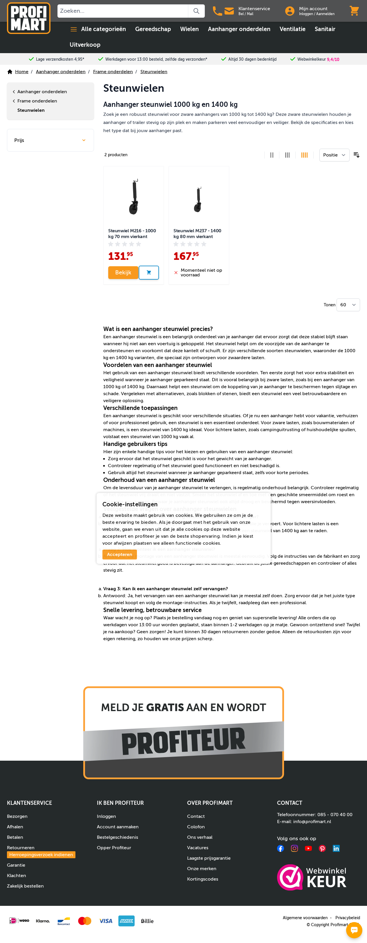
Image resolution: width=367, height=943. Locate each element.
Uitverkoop (85, 45)
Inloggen (306, 14)
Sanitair (325, 29)
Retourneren (40, 851)
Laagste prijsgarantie (209, 858)
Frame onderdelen (113, 71)
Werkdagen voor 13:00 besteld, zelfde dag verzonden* (156, 59)
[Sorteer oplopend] (356, 155)
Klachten (16, 875)
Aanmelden (325, 14)
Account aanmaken (118, 826)
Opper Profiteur (114, 847)
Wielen (189, 29)
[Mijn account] (290, 11)
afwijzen (123, 543)
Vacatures (197, 847)
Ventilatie (292, 29)
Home (21, 71)
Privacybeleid (347, 918)
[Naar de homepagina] (28, 18)
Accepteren (119, 554)
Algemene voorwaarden (305, 918)
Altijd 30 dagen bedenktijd (252, 59)
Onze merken (201, 868)
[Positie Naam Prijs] (334, 155)
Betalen (15, 837)
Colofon (196, 826)
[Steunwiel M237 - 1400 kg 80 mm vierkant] (198, 196)
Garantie (16, 865)
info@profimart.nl (312, 821)
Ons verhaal (199, 837)
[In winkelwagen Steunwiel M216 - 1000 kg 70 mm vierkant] (149, 273)
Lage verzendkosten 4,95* (60, 59)
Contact (196, 816)
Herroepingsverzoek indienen (41, 854)
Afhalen (15, 826)
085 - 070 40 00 (334, 814)
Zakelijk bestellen (25, 886)
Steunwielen (153, 71)
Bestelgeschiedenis (117, 837)
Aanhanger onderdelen (239, 29)
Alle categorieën (103, 29)
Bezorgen (17, 816)
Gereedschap (153, 29)
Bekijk (123, 272)
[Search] (196, 11)
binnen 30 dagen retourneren (217, 631)
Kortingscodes (202, 879)
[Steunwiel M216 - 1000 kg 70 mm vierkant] (133, 196)
